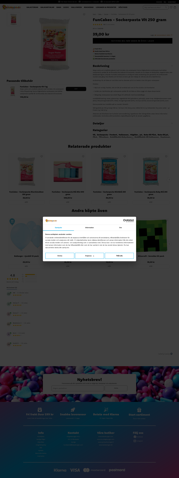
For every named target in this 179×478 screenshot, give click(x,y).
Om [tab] (120, 227)
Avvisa (59, 256)
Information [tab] (89, 227)
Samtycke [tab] (58, 227)
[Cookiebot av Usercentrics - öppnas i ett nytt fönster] (125, 220)
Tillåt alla (119, 256)
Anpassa (88, 256)
